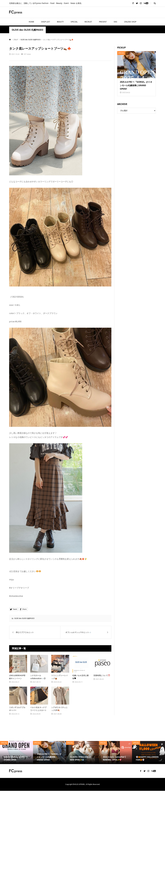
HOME (31, 21)
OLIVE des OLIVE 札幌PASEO (27, 29)
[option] (16, 752)
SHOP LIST (45, 21)
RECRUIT (88, 21)
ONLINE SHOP (130, 21)
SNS (115, 21)
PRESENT (103, 21)
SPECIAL (74, 21)
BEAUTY (60, 21)
